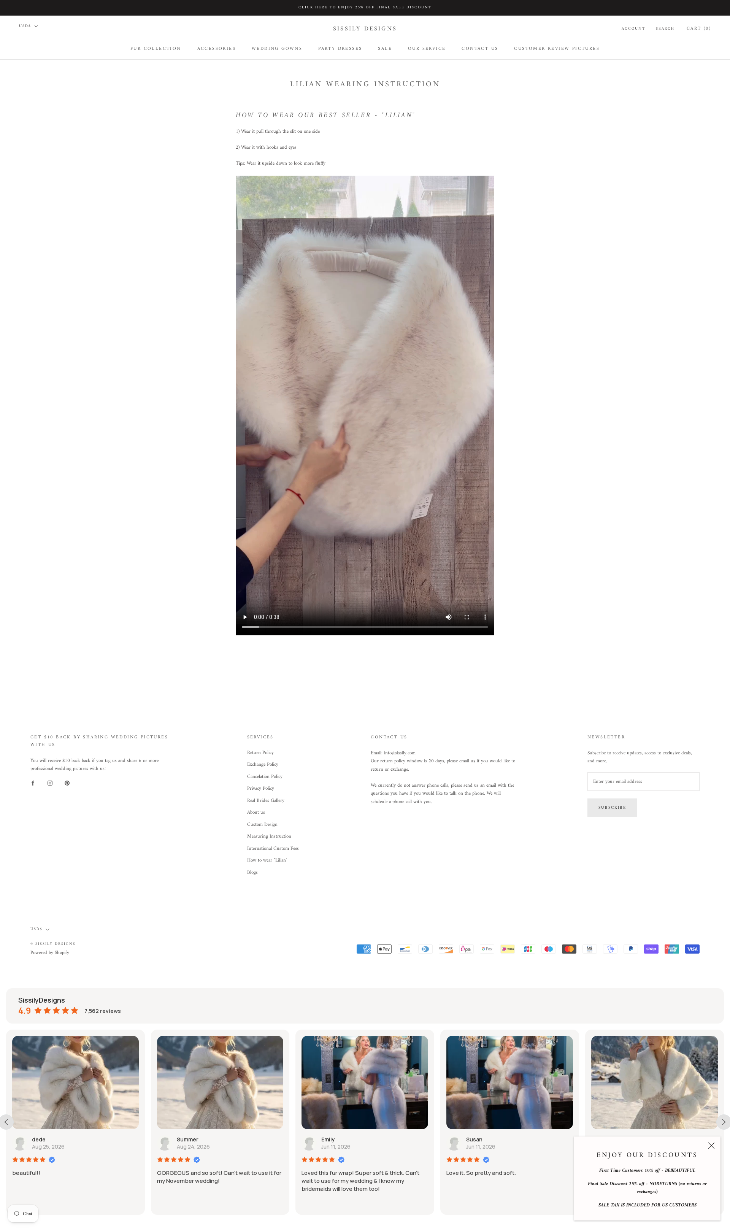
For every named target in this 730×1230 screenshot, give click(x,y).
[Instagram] (50, 783)
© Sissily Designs (53, 944)
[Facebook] (32, 783)
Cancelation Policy (264, 777)
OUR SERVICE (427, 48)
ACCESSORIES (216, 48)
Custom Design (262, 824)
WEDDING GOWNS (277, 48)
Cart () (699, 28)
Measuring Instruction (269, 836)
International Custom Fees (273, 848)
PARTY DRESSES (340, 48)
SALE (385, 48)
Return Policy (260, 753)
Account (633, 28)
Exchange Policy (262, 764)
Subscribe (612, 807)
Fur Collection (155, 48)
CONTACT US (480, 48)
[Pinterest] (67, 783)
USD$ (25, 26)
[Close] (711, 1145)
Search (665, 28)
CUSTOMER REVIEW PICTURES (557, 48)
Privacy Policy (260, 788)
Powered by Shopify (49, 952)
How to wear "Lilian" (267, 860)
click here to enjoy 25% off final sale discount (365, 7)
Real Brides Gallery (265, 801)
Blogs (252, 872)
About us (256, 812)
